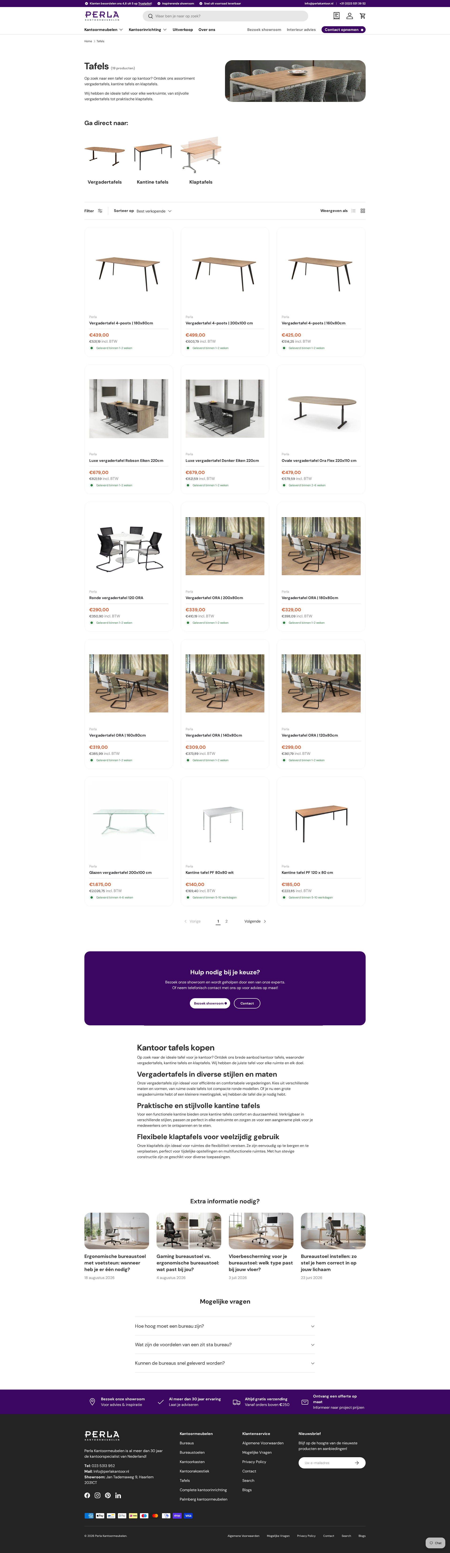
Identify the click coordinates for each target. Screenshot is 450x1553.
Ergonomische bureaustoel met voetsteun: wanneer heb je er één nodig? (115, 1262)
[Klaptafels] (201, 154)
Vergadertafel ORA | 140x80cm (214, 735)
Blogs (247, 1489)
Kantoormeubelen (100, 29)
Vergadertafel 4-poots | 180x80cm (121, 323)
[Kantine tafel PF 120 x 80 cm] (321, 821)
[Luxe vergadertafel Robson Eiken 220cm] (128, 408)
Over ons (207, 29)
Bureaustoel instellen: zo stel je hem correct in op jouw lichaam (329, 1262)
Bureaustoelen (192, 1452)
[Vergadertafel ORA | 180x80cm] (321, 546)
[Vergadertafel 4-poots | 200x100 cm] (225, 271)
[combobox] (225, 16)
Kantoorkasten (192, 1461)
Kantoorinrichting (145, 29)
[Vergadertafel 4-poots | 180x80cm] (128, 271)
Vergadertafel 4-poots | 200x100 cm (219, 323)
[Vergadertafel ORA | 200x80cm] (225, 546)
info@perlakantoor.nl (319, 3)
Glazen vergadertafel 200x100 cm (120, 872)
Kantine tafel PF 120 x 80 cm (307, 872)
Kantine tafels (153, 182)
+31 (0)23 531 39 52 (353, 3)
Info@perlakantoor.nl (111, 1471)
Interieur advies (301, 29)
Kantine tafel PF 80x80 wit (210, 872)
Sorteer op (124, 210)
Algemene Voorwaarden (263, 1443)
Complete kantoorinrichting (203, 1489)
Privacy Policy (254, 1461)
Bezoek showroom (264, 29)
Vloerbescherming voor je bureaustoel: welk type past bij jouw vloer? (261, 1262)
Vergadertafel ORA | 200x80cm (214, 597)
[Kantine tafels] (152, 154)
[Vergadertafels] (104, 154)
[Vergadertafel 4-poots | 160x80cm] (321, 271)
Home (88, 41)
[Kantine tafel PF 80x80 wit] (225, 821)
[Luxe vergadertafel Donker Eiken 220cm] (225, 408)
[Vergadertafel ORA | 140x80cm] (225, 683)
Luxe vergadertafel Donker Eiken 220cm (222, 460)
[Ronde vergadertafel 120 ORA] (128, 546)
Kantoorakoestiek (194, 1471)
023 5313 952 (103, 1465)
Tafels (100, 41)
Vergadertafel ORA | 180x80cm (310, 597)
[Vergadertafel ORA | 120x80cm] (321, 683)
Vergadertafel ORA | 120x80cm (310, 735)
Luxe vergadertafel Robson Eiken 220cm (126, 460)
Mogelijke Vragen (257, 1452)
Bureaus (187, 1443)
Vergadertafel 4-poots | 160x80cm (313, 323)
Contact (247, 1003)
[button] (363, 16)
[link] (192, 921)
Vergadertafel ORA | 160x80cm (117, 735)
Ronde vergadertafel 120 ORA (116, 597)
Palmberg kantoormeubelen (203, 1499)
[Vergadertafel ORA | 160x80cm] (128, 683)
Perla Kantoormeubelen (111, 1536)
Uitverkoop (183, 29)
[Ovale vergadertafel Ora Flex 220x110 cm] (321, 408)
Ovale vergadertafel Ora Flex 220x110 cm (319, 460)
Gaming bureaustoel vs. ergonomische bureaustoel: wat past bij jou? (188, 1262)
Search (248, 1480)
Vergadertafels (105, 182)
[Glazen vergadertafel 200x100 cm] (128, 821)
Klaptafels (201, 182)
